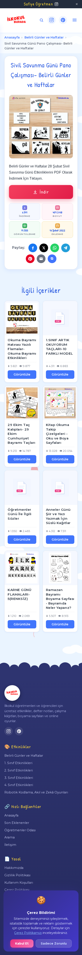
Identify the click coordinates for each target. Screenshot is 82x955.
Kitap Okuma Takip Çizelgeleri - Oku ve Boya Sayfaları (57, 434)
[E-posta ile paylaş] (41, 258)
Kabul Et (22, 943)
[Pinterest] (63, 20)
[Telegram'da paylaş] (65, 248)
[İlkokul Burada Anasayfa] (17, 20)
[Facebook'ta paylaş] (32, 248)
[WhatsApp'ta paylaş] (54, 248)
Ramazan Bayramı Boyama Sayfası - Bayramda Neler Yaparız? (60, 599)
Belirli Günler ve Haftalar (44, 37)
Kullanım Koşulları (18, 883)
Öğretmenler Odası (20, 830)
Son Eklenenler (16, 823)
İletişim (10, 845)
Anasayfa (12, 37)
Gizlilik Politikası (17, 875)
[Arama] (41, 20)
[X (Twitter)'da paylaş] (43, 248)
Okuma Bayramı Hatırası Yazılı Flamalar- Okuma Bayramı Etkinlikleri (22, 349)
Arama (9, 837)
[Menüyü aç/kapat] (74, 20)
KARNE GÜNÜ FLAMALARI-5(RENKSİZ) (19, 594)
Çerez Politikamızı (28, 933)
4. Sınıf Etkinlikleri (18, 785)
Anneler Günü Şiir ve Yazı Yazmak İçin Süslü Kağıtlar (58, 516)
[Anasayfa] (12, 693)
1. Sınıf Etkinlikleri (18, 763)
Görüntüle (22, 374)
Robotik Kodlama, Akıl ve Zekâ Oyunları (36, 792)
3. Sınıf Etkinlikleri (18, 778)
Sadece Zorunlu (54, 943)
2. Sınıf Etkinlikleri (18, 770)
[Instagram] (51, 20)
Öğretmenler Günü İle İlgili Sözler (19, 514)
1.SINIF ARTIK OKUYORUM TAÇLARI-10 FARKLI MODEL (59, 347)
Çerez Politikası (16, 890)
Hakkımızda (13, 868)
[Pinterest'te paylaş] (30, 258)
